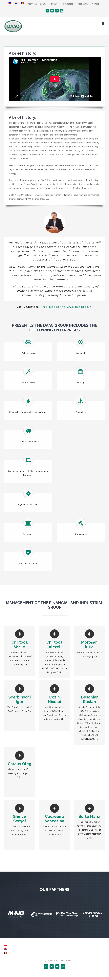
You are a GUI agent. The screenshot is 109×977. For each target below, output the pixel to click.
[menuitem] (10, 3)
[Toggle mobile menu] (103, 23)
